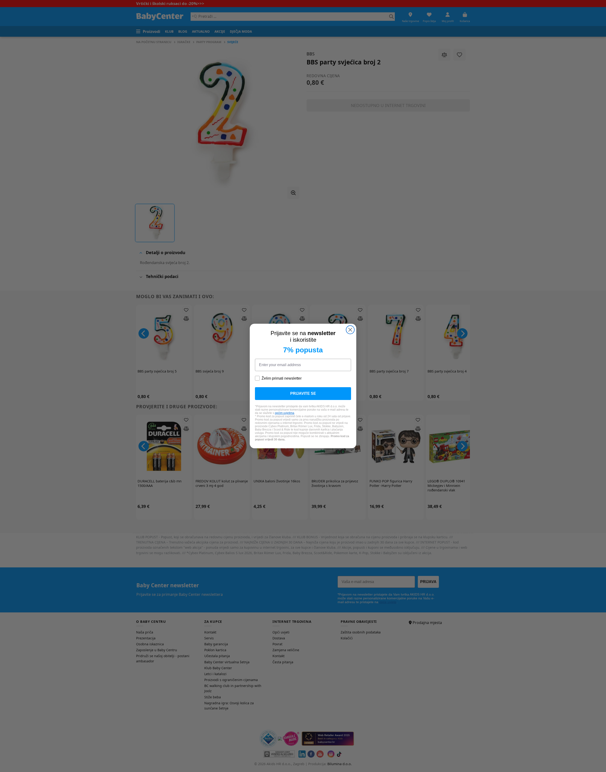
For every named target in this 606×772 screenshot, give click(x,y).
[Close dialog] (350, 330)
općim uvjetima (284, 413)
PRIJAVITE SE (303, 393)
